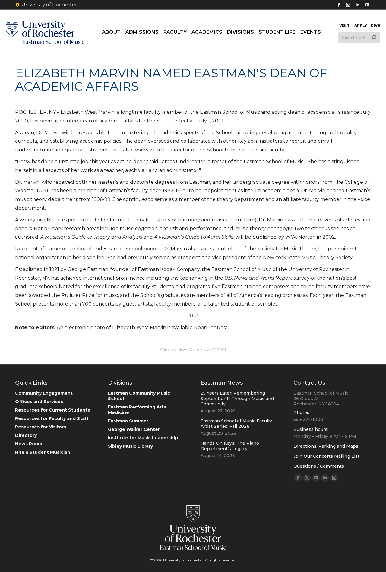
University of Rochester (49, 5)
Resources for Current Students (52, 410)
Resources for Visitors (40, 427)
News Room (188, 349)
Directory (26, 435)
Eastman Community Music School (139, 395)
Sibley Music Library (130, 446)
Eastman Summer (128, 421)
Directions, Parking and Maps (325, 446)
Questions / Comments (318, 466)
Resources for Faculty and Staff (52, 418)
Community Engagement (44, 393)
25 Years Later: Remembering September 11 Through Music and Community (237, 398)
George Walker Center (134, 429)
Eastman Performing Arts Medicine (137, 409)
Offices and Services (39, 401)
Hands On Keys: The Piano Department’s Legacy (230, 445)
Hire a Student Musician (42, 452)
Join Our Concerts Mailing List (326, 456)
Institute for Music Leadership (143, 437)
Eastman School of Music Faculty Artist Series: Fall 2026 (236, 423)
